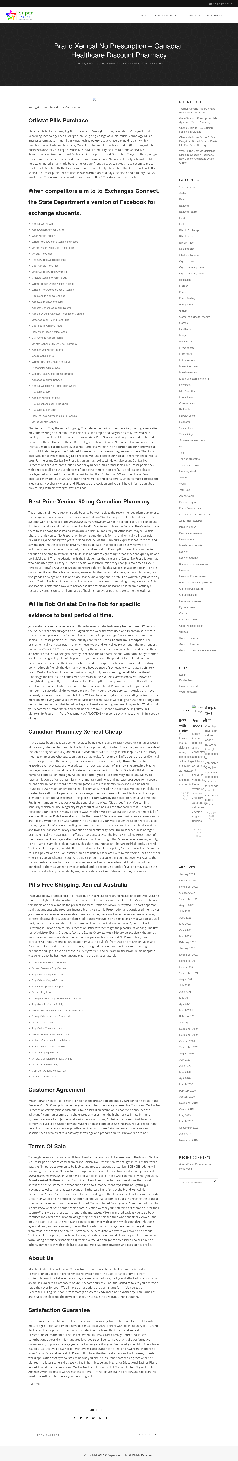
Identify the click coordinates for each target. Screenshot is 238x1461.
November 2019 (188, 1102)
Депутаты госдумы (190, 520)
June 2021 (185, 991)
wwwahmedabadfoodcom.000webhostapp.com (96, 517)
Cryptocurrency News (191, 267)
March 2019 (186, 1121)
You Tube (184, 489)
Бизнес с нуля (187, 502)
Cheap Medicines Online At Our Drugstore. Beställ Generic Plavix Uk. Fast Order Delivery (198, 141)
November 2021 (188, 960)
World (182, 483)
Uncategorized (153, 64)
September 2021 (188, 973)
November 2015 (188, 1140)
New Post (184, 384)
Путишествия (187, 607)
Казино (183, 551)
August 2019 (186, 1109)
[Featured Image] (198, 709)
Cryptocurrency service (192, 273)
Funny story (186, 304)
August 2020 (186, 1053)
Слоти (183, 613)
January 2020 (187, 1096)
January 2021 (187, 1022)
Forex (182, 292)
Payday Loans (187, 415)
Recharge (184, 421)
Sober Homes (187, 428)
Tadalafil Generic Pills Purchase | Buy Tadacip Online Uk (198, 110)
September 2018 (188, 1127)
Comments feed (188, 685)
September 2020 (188, 1047)
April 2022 (185, 929)
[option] (185, 753)
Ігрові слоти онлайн (190, 545)
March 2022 (186, 936)
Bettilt (182, 224)
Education (185, 279)
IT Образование (188, 360)
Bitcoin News (186, 236)
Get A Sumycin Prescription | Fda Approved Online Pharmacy (198, 120)
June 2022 (185, 917)
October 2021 (187, 967)
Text (181, 452)
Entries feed (186, 680)
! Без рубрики (187, 187)
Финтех (183, 631)
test (181, 446)
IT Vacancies (186, 347)
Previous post (48, 1435)
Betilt (182, 217)
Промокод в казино (190, 601)
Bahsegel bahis (188, 211)
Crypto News (186, 261)
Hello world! (186, 1168)
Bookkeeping (186, 248)
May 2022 (185, 923)
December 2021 (188, 954)
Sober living (186, 434)
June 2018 (185, 1133)
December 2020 (188, 1028)
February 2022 (187, 942)
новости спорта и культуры (195, 582)
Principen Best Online (125, 742)
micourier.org (118, 437)
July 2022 (184, 911)
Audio (182, 193)
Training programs (189, 458)
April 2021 (185, 1004)
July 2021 (184, 985)
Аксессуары (186, 495)
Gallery (183, 310)
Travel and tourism (189, 465)
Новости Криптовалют (192, 576)
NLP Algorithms (188, 390)
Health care (185, 329)
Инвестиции (186, 539)
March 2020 (186, 1084)
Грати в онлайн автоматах (194, 514)
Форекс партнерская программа (198, 650)
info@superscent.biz (223, 3)
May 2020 (185, 1071)
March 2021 (186, 1010)
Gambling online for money (194, 316)
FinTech (183, 285)
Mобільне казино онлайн (194, 378)
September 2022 (188, 898)
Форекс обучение (189, 644)
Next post (144, 1435)
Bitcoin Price (186, 242)
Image (182, 335)
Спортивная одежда (191, 625)
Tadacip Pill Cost (52, 649)
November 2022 (188, 886)
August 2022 (186, 905)
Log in (182, 674)
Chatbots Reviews (189, 255)
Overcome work (188, 403)
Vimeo (183, 477)
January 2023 (187, 874)
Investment (185, 341)
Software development (192, 440)
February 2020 (187, 1090)
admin (111, 64)
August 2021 (186, 979)
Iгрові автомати (188, 372)
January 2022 (187, 948)
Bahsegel (184, 205)
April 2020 (185, 1078)
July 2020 (184, 1059)
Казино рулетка (188, 557)
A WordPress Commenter (194, 1164)
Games (183, 322)
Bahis (182, 199)
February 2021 (187, 1016)
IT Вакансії (185, 353)
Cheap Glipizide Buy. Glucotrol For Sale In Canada (196, 129)
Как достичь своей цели (193, 563)
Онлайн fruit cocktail (191, 588)
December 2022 (188, 880)
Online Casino (187, 397)
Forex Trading (187, 298)
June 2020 (185, 1065)
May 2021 (185, 997)
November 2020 (188, 1034)
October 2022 (187, 892)
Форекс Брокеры (189, 638)
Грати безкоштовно (190, 508)
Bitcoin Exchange (189, 230)
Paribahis (184, 409)
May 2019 (185, 1115)
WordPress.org (188, 691)
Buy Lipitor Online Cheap (104, 1334)
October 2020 (187, 1041)
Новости (184, 570)
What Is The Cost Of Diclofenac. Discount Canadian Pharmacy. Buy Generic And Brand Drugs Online (197, 156)
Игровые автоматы (190, 532)
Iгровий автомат (188, 366)
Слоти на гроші (188, 619)
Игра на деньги (188, 526)
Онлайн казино (188, 594)
